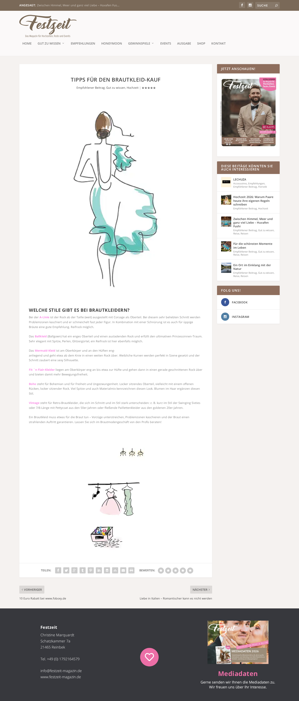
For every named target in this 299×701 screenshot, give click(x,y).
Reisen (244, 233)
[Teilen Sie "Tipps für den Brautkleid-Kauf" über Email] (123, 570)
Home (27, 43)
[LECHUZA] (226, 182)
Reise (236, 233)
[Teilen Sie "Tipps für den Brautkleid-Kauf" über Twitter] (66, 570)
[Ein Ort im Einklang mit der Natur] (226, 268)
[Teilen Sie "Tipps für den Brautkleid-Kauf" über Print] (131, 570)
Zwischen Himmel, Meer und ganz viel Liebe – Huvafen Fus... (78, 5)
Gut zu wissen (49, 43)
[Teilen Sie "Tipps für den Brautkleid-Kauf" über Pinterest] (91, 570)
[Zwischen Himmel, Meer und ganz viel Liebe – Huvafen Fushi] (226, 222)
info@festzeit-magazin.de (61, 670)
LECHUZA (239, 179)
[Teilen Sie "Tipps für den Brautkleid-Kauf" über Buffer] (107, 570)
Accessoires (240, 183)
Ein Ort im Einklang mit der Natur (252, 267)
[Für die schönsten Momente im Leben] (226, 246)
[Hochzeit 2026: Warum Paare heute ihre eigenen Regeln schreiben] (226, 200)
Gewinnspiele (139, 43)
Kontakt (218, 43)
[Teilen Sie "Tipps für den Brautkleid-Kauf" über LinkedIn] (99, 570)
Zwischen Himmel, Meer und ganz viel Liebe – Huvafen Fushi (253, 222)
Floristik (262, 186)
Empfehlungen (83, 43)
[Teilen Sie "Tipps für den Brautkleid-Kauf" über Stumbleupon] (115, 570)
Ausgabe (184, 43)
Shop (201, 43)
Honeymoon (111, 43)
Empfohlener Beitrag (90, 88)
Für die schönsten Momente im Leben (252, 245)
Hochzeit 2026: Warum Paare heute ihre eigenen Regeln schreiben (253, 200)
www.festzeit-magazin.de (60, 676)
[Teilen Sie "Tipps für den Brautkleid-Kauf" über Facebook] (58, 570)
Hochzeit (133, 88)
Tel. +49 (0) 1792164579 (60, 658)
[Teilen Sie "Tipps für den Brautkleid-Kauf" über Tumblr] (83, 570)
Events (165, 43)
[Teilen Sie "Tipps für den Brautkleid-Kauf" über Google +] (74, 570)
